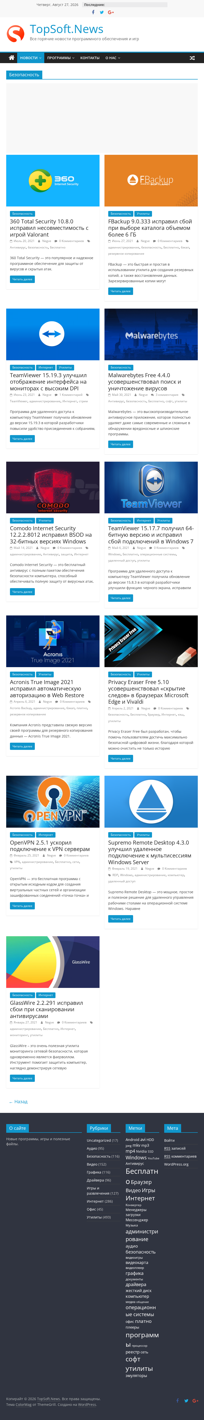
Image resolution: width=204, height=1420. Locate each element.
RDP (115, 875)
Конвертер (133, 1205)
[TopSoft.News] (11, 58)
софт (169, 401)
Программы (59, 57)
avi (143, 1139)
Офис (91, 1209)
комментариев (180, 1156)
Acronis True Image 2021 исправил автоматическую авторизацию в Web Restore (47, 688)
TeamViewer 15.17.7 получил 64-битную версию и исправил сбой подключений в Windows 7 (151, 534)
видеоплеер (135, 1267)
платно (82, 708)
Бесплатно (57, 247)
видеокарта (137, 1262)
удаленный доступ (121, 560)
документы (134, 1279)
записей (175, 1148)
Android (132, 1139)
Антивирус (18, 247)
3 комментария (166, 395)
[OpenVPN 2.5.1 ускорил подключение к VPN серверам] (53, 778)
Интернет (46, 367)
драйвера (136, 1284)
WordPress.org (176, 1164)
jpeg (129, 1145)
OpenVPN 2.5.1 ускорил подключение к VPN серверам (50, 845)
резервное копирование (126, 253)
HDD (150, 1139)
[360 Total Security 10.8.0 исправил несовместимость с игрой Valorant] (53, 158)
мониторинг (19, 1035)
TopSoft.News (66, 28)
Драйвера (95, 1180)
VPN (17, 862)
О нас (110, 57)
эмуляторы (136, 1375)
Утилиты (143, 213)
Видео (92, 1164)
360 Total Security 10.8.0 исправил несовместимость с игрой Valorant (49, 227)
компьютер (176, 875)
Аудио (92, 1148)
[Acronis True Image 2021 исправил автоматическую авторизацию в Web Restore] (53, 618)
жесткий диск (139, 1290)
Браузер (153, 714)
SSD (150, 1151)
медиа (130, 1301)
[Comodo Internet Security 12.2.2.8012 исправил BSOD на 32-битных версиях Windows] (53, 464)
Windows (114, 554)
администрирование (123, 247)
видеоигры (134, 1257)
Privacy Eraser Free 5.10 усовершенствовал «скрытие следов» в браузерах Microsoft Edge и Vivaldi (148, 691)
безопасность (38, 247)
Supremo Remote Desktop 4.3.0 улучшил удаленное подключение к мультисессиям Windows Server (149, 852)
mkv (136, 1145)
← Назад (18, 1101)
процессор (139, 1345)
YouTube (153, 1158)
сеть (144, 1351)
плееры (132, 1327)
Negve (47, 241)
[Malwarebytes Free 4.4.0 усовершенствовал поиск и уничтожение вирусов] (151, 311)
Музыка (132, 1225)
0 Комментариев (71, 241)
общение (142, 1302)
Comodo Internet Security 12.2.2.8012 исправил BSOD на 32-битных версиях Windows (51, 534)
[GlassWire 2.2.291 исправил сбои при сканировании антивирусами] (53, 939)
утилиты (181, 401)
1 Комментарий (71, 395)
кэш (181, 714)
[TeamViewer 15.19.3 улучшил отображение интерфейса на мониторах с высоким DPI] (53, 311)
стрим (83, 401)
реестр (133, 1352)
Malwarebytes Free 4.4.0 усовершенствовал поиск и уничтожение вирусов (144, 381)
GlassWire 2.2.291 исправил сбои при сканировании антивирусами (46, 1009)
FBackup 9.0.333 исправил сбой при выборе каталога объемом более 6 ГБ (150, 227)
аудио (132, 1246)
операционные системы (158, 554)
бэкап (185, 247)
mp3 (145, 1145)
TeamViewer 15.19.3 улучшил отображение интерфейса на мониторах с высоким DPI (48, 381)
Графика (94, 1172)
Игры (148, 1190)
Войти (169, 1140)
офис (130, 1321)
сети (75, 862)
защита (66, 554)
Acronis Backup (20, 708)
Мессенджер (137, 1219)
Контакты (90, 57)
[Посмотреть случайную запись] (192, 58)
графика (135, 1273)
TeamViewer (18, 401)
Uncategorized (99, 1140)
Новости (29, 57)
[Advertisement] (102, 118)
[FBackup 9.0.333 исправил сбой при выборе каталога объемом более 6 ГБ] (151, 158)
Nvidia (141, 1151)
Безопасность (22, 213)
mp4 (130, 1151)
